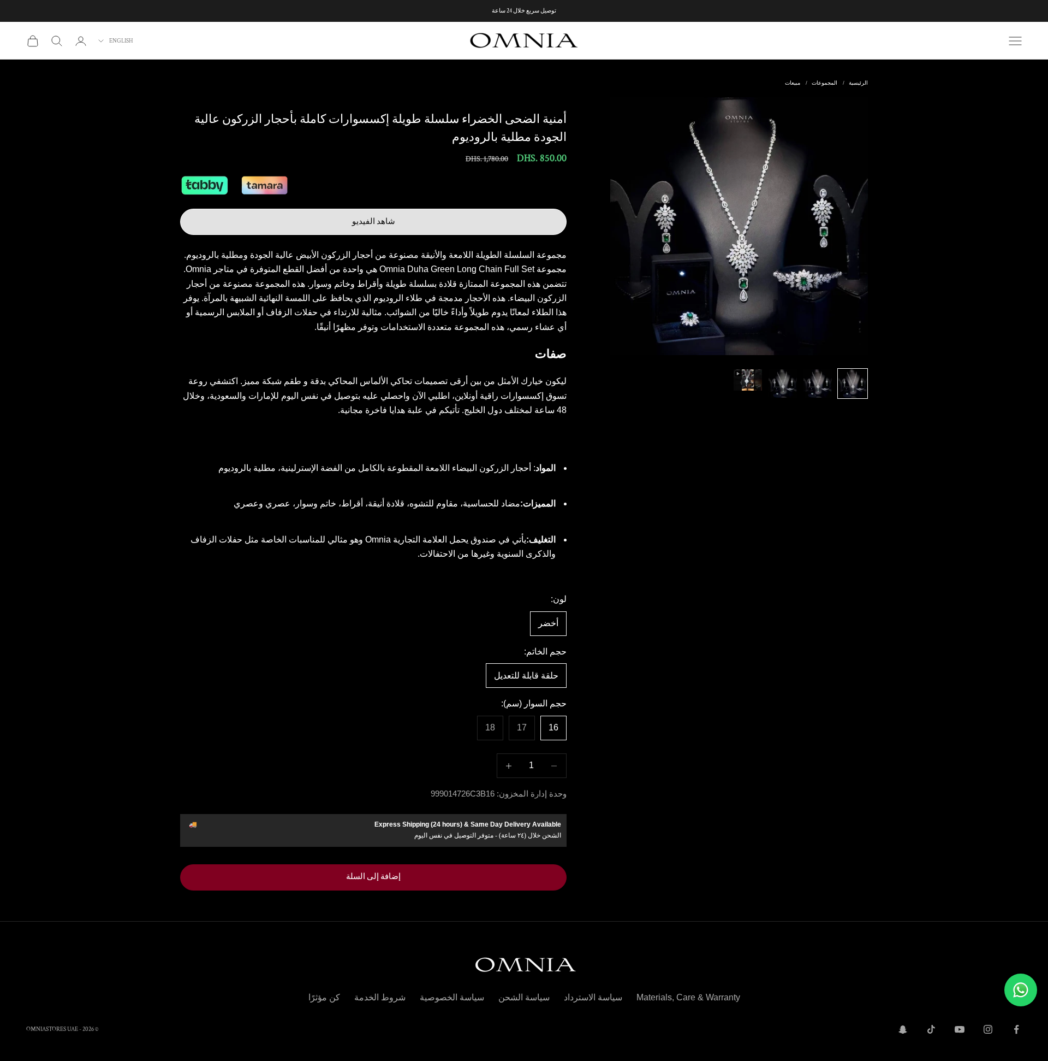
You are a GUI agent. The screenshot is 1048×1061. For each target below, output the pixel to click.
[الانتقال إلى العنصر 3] (782, 383)
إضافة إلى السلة (373, 876)
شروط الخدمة (380, 997)
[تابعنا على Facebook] (1016, 1029)
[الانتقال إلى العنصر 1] (852, 383)
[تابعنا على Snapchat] (902, 1029)
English (121, 41)
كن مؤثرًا (324, 997)
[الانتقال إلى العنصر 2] (817, 383)
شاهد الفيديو (373, 221)
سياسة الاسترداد (593, 997)
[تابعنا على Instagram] (987, 1029)
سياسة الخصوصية (452, 997)
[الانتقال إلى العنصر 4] (748, 380)
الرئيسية (858, 83)
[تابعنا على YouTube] (959, 1029)
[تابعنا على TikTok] (931, 1029)
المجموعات (824, 83)
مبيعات (792, 83)
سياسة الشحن (524, 997)
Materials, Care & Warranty (688, 997)
